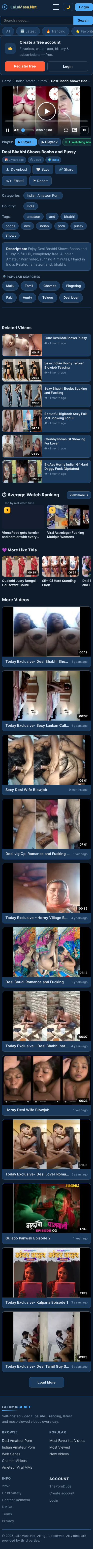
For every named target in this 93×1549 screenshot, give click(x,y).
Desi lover (71, 297)
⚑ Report (40, 181)
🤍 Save (42, 169)
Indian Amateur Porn (31, 81)
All (8, 31)
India (55, 159)
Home (6, 81)
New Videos (59, 1454)
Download (19, 169)
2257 (6, 1486)
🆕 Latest (28, 31)
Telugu (47, 297)
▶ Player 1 (26, 142)
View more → (78, 495)
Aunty (27, 297)
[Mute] (16, 130)
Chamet (49, 286)
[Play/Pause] (7, 130)
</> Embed (15, 181)
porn (61, 226)
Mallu (10, 286)
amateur (33, 217)
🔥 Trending (55, 31)
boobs (10, 226)
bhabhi (69, 217)
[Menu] (56, 7)
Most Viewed (59, 1447)
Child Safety (12, 1493)
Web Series (11, 1454)
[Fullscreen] (66, 130)
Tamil (29, 286)
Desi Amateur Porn (17, 1440)
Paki (9, 297)
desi (27, 226)
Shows (10, 235)
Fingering (73, 286)
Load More (46, 1382)
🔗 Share (66, 169)
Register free (25, 66)
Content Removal (16, 1500)
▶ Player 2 (50, 142)
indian (44, 226)
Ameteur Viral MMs (17, 1467)
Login (84, 7)
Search (83, 20)
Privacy (8, 1521)
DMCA (7, 1507)
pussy (78, 226)
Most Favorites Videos (67, 1440)
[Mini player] (74, 130)
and (52, 217)
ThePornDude (60, 1486)
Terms (7, 1514)
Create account (61, 1493)
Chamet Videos (14, 1460)
